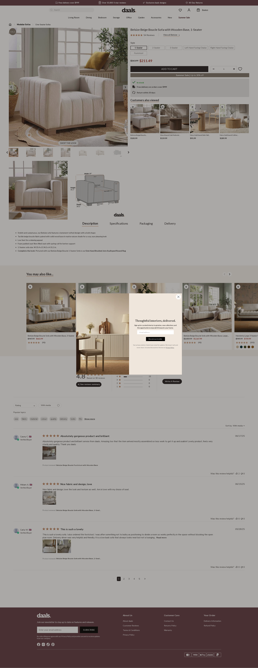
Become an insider (155, 339)
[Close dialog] (178, 296)
